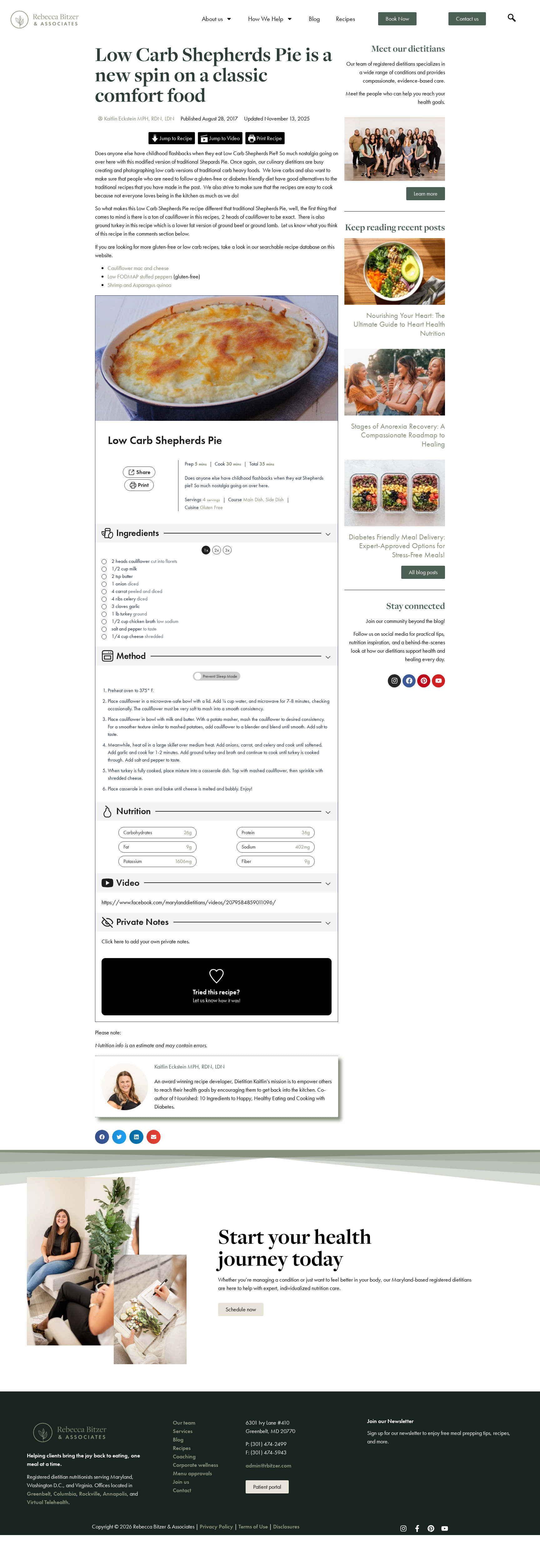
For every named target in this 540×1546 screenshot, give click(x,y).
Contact (182, 1490)
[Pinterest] (431, 1528)
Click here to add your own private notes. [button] (146, 941)
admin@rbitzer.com (268, 1465)
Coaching (184, 1456)
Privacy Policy (216, 1526)
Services (182, 1431)
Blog (314, 19)
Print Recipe (268, 138)
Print (143, 484)
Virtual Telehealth (47, 1502)
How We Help (265, 19)
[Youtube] (444, 1528)
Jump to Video (224, 138)
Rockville (89, 1493)
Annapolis (115, 1493)
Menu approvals (192, 1473)
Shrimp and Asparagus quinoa (139, 284)
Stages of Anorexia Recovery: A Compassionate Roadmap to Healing (398, 435)
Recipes (345, 19)
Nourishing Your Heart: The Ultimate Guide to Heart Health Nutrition (399, 324)
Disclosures (286, 1526)
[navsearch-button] (512, 19)
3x (227, 550)
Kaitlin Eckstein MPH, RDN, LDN (189, 1066)
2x (216, 550)
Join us (181, 1481)
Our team (184, 1422)
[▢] (106, 562)
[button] (326, 533)
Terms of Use (253, 1526)
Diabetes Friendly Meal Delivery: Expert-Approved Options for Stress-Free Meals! (397, 546)
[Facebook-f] (417, 1528)
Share (142, 472)
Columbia (64, 1493)
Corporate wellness (195, 1464)
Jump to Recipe (175, 138)
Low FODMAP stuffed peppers (140, 276)
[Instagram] (403, 1528)
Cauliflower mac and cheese (138, 268)
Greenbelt (39, 1493)
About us (212, 19)
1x (206, 550)
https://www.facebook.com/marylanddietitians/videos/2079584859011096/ (189, 902)
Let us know (205, 1000)
